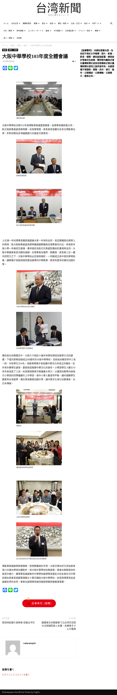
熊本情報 (20, 31)
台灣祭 (19, 38)
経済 (51, 23)
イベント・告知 (84, 31)
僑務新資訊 (27, 23)
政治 (43, 23)
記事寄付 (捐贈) (42, 603)
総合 (86, 23)
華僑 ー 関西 (22, 45)
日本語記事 (69, 31)
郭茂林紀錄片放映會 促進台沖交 (18, 622)
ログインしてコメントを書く (16, 674)
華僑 (35, 23)
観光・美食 (62, 23)
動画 (47, 31)
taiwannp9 (29, 643)
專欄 (96, 31)
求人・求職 (8, 38)
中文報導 (57, 31)
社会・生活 (75, 23)
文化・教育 (8, 31)
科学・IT (95, 23)
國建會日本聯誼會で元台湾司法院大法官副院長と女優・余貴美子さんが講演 (59, 625)
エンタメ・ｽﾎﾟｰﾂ (34, 31)
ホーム (6, 23)
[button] (111, 23)
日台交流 (14, 23)
